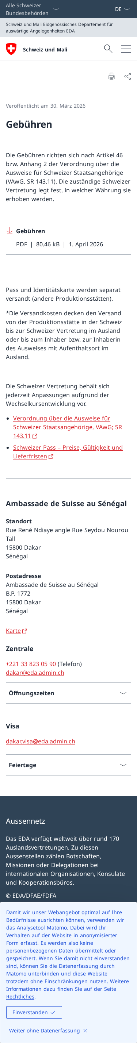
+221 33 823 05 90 (31, 664)
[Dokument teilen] (127, 76)
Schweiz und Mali (45, 49)
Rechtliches (20, 996)
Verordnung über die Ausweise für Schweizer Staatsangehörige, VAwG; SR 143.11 (67, 427)
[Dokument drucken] (111, 76)
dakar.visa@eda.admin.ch (40, 741)
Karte (13, 631)
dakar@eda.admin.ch (35, 673)
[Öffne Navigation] (126, 49)
